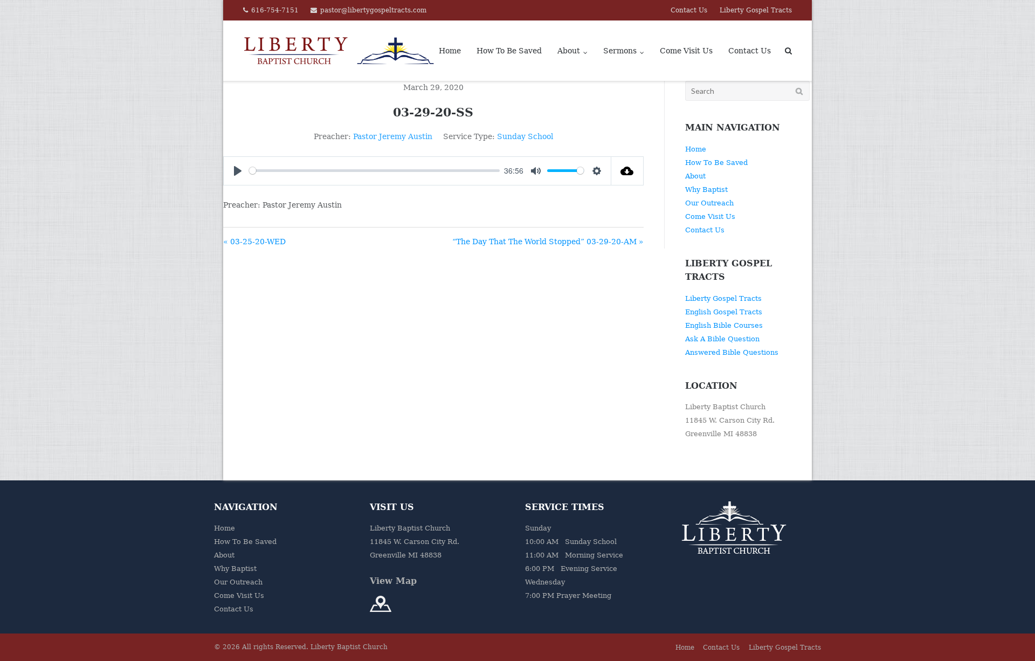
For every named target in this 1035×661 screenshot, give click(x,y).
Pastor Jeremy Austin (392, 136)
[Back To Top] (1008, 635)
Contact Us (689, 10)
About (568, 50)
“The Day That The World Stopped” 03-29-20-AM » (548, 241)
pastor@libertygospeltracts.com (373, 10)
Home (450, 50)
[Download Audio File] (627, 170)
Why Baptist (706, 189)
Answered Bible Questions (731, 352)
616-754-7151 (275, 10)
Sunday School (525, 136)
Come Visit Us (686, 50)
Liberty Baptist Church (349, 647)
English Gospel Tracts (723, 312)
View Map (393, 581)
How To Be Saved (509, 50)
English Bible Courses (724, 325)
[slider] (374, 171)
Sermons (620, 50)
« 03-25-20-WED (254, 241)
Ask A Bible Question (722, 339)
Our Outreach (709, 203)
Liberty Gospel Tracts (756, 10)
